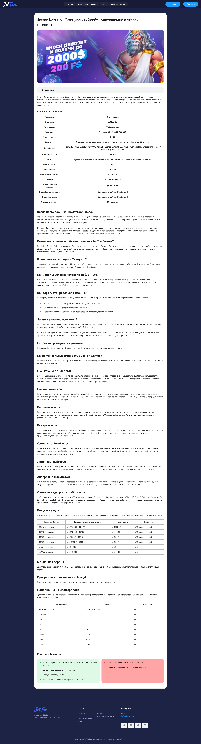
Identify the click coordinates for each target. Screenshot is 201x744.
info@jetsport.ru (128, 716)
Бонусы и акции (118, 4)
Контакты (82, 713)
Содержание (48, 90)
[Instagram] (145, 725)
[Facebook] (131, 725)
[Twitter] (138, 725)
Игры (104, 4)
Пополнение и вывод (87, 4)
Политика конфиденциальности (105, 715)
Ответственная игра (85, 719)
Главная (69, 4)
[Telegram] (124, 725)
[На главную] (10, 4)
